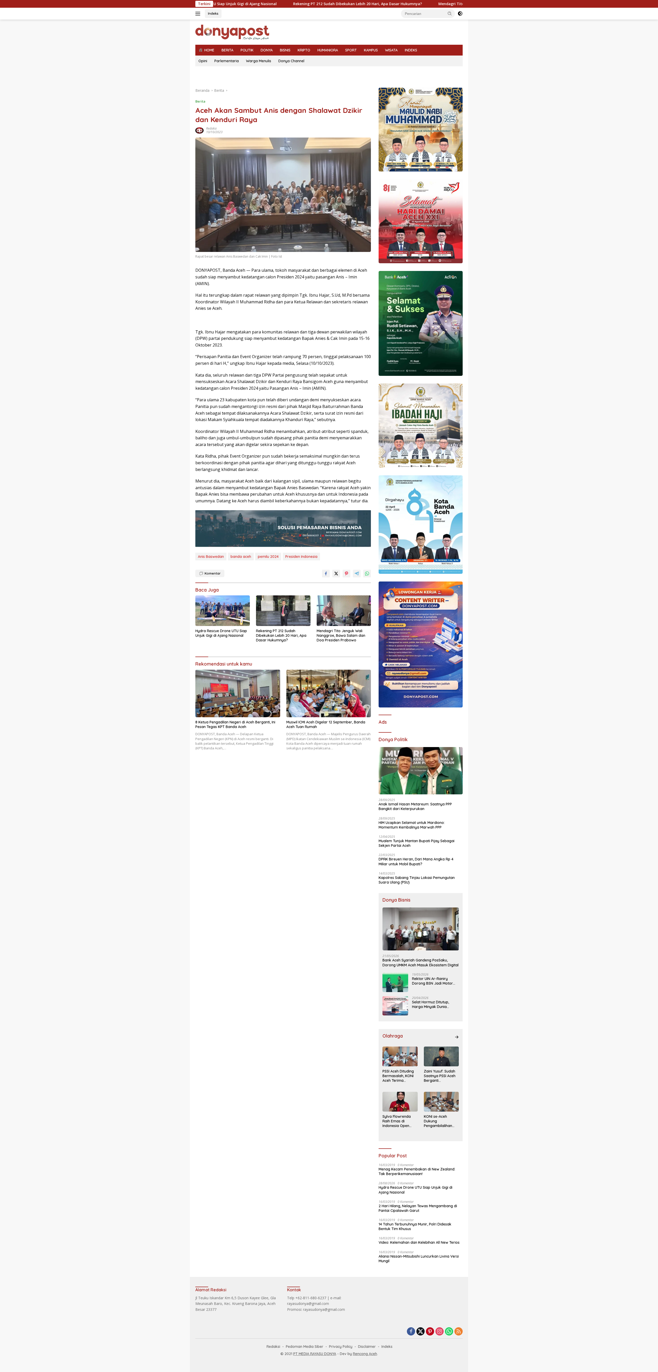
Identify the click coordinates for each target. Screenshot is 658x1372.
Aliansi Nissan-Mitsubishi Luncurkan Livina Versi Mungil (419, 1258)
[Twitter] (420, 1331)
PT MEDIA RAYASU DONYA (314, 1353)
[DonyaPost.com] (232, 31)
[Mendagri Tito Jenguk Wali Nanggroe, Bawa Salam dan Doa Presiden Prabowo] (344, 610)
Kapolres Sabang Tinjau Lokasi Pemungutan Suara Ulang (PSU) (417, 880)
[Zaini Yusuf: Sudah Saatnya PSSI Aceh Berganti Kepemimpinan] (441, 1056)
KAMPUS (371, 50)
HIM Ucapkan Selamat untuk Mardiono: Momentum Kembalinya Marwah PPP (412, 825)
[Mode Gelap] (460, 13)
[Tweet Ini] (336, 573)
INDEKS (411, 50)
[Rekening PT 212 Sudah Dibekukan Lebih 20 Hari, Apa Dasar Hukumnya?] (283, 610)
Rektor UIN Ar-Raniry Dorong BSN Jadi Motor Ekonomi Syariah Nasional (434, 981)
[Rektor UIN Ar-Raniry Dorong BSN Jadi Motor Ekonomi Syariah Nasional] (395, 982)
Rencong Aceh (365, 1353)
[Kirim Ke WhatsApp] (367, 573)
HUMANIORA (327, 50)
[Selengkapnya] (457, 1037)
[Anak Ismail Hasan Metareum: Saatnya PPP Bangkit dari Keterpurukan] (421, 770)
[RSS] (458, 1331)
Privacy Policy (340, 1346)
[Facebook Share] (326, 573)
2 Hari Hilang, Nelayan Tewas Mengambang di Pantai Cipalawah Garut (418, 1208)
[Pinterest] (430, 1331)
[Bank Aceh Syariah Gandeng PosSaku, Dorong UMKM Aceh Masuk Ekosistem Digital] (420, 928)
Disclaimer (367, 1346)
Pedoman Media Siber (304, 1346)
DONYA (267, 50)
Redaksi (211, 128)
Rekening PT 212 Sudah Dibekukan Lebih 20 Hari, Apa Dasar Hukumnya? (284, 4)
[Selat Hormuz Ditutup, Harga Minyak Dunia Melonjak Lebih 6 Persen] (395, 1005)
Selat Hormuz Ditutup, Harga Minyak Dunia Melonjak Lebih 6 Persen (432, 1004)
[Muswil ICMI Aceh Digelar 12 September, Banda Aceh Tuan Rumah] (328, 693)
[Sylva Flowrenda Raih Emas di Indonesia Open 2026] (399, 1102)
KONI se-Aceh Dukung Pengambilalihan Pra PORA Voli (438, 1121)
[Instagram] (439, 1331)
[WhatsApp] (449, 1331)
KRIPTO (304, 50)
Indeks (213, 13)
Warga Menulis (258, 61)
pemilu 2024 (268, 556)
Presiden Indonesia (301, 556)
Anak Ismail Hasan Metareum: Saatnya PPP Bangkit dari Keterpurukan (415, 806)
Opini (202, 61)
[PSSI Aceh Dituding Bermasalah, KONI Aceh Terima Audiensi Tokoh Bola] (399, 1056)
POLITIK (247, 50)
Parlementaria (226, 61)
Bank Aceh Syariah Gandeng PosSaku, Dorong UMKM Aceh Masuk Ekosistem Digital (420, 962)
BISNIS (285, 50)
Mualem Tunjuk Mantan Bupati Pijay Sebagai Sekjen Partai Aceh (416, 843)
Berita (200, 101)
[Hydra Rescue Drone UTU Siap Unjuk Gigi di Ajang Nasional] (222, 610)
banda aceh (241, 556)
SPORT (351, 50)
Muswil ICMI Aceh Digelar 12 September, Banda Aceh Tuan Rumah (325, 724)
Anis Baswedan (211, 556)
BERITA (227, 50)
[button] (450, 13)
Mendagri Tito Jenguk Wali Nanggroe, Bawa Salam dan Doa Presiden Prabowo (435, 4)
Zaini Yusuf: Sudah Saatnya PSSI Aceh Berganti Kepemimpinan (439, 1076)
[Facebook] (411, 1331)
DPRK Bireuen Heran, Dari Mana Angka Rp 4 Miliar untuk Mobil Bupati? (416, 861)
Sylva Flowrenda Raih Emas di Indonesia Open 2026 (396, 1121)
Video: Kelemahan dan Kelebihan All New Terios (419, 1242)
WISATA (391, 50)
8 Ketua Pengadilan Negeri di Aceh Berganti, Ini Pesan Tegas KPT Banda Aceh (235, 724)
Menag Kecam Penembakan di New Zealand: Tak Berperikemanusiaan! (417, 1171)
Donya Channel (291, 61)
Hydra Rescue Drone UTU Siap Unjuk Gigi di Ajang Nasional (221, 633)
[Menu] (198, 13)
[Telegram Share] (357, 573)
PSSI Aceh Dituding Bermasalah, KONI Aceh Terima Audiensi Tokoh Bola (399, 1076)
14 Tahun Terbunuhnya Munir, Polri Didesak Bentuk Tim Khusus (415, 1226)
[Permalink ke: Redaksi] (199, 130)
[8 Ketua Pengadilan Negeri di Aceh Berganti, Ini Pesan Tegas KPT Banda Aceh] (237, 693)
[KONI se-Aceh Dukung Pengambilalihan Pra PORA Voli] (441, 1102)
